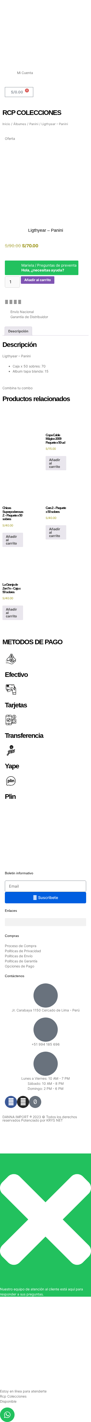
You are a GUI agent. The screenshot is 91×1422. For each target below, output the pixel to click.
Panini (33, 124)
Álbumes (19, 124)
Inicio (6, 124)
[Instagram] (23, 1102)
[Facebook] (11, 1102)
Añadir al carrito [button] (54, 463)
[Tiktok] (35, 1102)
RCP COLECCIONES (31, 112)
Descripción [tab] (18, 331)
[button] (6, 301)
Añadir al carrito (37, 280)
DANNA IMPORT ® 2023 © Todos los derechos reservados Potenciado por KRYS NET (39, 1118)
